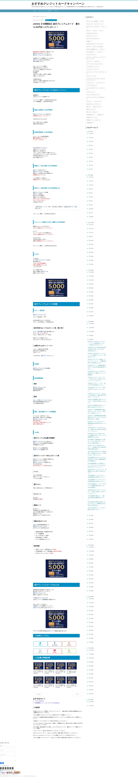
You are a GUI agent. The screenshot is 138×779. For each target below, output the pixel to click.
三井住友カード (100, 114)
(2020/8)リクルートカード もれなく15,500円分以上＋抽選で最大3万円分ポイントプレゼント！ (97, 395)
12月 (90, 133)
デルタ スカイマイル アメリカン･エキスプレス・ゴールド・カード (95, 79)
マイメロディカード (90, 92)
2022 (89, 222)
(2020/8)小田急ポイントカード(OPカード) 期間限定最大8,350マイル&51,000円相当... (97, 485)
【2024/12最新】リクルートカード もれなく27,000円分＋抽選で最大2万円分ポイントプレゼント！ (57, 737)
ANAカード (88, 30)
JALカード (95, 30)
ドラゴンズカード (90, 82)
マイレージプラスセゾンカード (93, 94)
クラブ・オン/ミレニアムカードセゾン (94, 64)
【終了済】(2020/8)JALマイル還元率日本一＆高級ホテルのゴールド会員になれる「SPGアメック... (97, 453)
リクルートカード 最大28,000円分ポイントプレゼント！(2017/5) (49, 730)
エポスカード (97, 61)
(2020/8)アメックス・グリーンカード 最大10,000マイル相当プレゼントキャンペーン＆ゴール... (97, 379)
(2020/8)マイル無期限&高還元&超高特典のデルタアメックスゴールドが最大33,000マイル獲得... (97, 417)
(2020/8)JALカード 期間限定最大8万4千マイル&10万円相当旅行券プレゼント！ (97, 367)
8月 (90, 145)
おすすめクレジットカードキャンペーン (58, 3)
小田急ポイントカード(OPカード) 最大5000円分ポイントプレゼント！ (50, 721)
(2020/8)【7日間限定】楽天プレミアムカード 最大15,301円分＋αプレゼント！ (97, 401)
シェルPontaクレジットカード (92, 66)
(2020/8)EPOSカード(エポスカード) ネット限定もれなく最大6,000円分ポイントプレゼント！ (97, 429)
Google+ (69, 645)
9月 (90, 189)
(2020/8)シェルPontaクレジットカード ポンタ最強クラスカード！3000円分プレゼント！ (97, 355)
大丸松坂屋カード (90, 122)
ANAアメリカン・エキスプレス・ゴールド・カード (96, 27)
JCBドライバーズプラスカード (92, 38)
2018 (89, 596)
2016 (89, 699)
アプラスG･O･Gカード (91, 54)
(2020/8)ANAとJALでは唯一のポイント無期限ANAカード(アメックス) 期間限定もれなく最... (97, 435)
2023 (89, 175)
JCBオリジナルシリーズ (91, 36)
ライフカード (89, 101)
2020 (89, 321)
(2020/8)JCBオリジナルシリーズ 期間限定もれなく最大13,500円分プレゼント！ (97, 471)
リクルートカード (98, 101)
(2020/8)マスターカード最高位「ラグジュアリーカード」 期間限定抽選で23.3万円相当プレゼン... (97, 361)
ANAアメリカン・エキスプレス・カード (94, 23)
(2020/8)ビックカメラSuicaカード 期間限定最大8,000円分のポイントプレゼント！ (97, 423)
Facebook (54, 645)
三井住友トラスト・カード (92, 117)
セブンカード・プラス (91, 76)
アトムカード (100, 51)
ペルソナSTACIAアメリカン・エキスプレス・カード (96, 88)
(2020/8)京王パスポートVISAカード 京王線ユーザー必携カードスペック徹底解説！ (97, 373)
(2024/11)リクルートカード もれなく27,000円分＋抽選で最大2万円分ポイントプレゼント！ (55, 733)
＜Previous (38, 694)
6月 (90, 153)
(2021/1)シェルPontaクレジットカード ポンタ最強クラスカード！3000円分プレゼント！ (54, 735)
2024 (89, 131)
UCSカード (102, 49)
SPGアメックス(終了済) (98, 46)
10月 (90, 141)
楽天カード (88, 106)
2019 (89, 545)
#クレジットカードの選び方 (45, 10)
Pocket (55, 652)
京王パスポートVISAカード (92, 112)
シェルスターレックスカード (92, 69)
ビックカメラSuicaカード (91, 85)
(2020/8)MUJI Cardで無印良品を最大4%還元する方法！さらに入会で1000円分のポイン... (97, 349)
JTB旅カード (89, 41)
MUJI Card (88, 46)
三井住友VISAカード (90, 114)
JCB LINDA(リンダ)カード (91, 33)
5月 (90, 157)
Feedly (69, 652)
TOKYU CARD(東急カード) (92, 49)
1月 (90, 216)
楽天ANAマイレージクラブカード (93, 104)
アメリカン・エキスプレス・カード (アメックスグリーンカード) (96, 58)
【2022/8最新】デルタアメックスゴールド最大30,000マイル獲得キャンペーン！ (52, 714)
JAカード (102, 30)
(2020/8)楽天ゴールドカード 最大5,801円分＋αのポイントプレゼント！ (96, 389)
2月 (90, 169)
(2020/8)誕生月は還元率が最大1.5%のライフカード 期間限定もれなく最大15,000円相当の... (97, 503)
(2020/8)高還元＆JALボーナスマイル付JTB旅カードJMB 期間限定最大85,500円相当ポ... (97, 459)
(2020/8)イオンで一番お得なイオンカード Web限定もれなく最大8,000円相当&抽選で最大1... (97, 447)
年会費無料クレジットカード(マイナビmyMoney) (46, 702)
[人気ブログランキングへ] (9, 773)
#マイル (56, 10)
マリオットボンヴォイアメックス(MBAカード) (95, 98)
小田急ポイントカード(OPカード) (93, 120)
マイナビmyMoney (39, 701)
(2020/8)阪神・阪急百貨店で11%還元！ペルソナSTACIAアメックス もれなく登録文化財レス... (97, 441)
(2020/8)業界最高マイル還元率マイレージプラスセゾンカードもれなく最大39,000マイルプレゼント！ (97, 465)
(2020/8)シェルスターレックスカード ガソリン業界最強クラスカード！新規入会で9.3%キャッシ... (96, 343)
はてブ (40, 651)
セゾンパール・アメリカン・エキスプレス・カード (96, 72)
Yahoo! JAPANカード (90, 51)
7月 (90, 149)
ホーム (34, 10)
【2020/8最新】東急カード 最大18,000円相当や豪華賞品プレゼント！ (96, 497)
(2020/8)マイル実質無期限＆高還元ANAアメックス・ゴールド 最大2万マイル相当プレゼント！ (97, 411)
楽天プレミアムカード (91, 109)
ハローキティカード (100, 82)
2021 (89, 270)
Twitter (40, 645)
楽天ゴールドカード (97, 106)
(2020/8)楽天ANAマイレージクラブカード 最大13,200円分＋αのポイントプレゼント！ (97, 491)
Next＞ (77, 694)
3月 (90, 165)
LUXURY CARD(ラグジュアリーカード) (94, 43)
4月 (90, 161)
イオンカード (89, 61)
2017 (89, 648)
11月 (90, 137)
